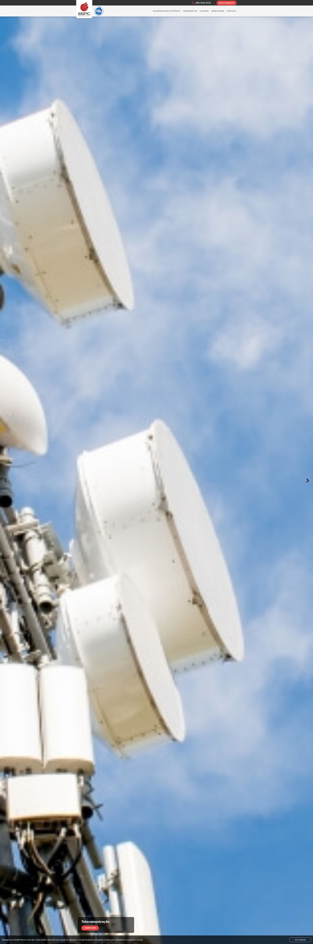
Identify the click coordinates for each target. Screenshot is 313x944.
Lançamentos (190, 11)
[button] (5, 480)
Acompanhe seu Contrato (166, 11)
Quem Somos (217, 11)
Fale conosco (226, 3)
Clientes (204, 11)
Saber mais (90, 928)
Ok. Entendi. (300, 939)
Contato (231, 11)
